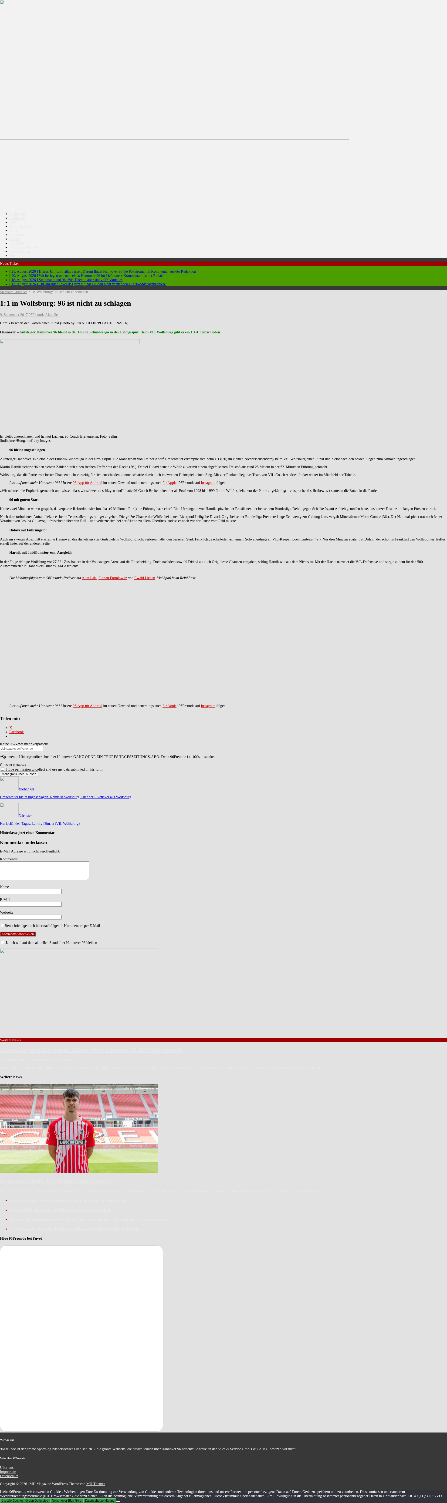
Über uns (16, 256)
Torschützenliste (21, 226)
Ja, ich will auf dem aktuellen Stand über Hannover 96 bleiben (51, 943)
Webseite (6, 912)
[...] (324, 1068)
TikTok (14, 239)
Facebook (16, 243)
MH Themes (95, 1484)
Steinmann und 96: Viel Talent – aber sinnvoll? (56, 1181)
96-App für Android (87, 483)
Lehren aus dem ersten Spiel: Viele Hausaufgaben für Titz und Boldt (74, 1228)
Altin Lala (89, 578)
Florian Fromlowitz (112, 578)
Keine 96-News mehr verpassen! (24, 744)
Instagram (16, 235)
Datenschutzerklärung (99, 1500)
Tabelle (14, 222)
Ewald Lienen (144, 578)
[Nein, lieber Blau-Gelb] (118, 1501)
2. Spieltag (17, 218)
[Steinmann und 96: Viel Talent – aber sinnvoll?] (79, 1172)
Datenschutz (9, 1476)
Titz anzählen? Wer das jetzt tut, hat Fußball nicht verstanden (68, 1200)
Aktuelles (52, 315)
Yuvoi (13, 230)
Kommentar (8, 859)
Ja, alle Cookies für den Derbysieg (25, 1500)
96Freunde (36, 315)
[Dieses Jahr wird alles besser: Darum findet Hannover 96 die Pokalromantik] (79, 1036)
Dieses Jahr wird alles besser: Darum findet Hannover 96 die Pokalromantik (91, 1050)
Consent (13, 765)
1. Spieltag (17, 214)
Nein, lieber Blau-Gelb (66, 1500)
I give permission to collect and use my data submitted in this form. (54, 769)
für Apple (169, 483)
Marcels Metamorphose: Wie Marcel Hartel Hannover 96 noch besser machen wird (88, 1219)
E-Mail (5, 900)
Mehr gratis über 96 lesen (19, 774)
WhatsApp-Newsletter (25, 247)
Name (4, 887)
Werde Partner (19, 251)
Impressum (8, 1472)
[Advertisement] (223, 175)
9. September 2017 (14, 315)
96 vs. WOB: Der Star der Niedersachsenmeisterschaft (60, 1209)
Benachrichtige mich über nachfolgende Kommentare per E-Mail (52, 926)
